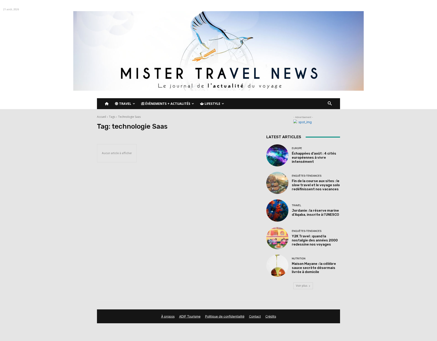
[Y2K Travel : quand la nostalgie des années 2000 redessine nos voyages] (277, 238)
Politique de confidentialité (224, 316)
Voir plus (301, 286)
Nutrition (298, 258)
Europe (297, 148)
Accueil (101, 117)
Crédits (270, 316)
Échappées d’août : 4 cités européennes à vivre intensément (314, 157)
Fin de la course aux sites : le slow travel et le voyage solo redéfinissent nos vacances (316, 185)
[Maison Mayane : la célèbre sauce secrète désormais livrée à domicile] (277, 266)
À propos (168, 316)
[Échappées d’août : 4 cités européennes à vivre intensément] (277, 155)
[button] (329, 103)
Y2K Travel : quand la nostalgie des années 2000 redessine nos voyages (315, 240)
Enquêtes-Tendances (306, 176)
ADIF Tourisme (190, 316)
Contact (255, 316)
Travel (296, 205)
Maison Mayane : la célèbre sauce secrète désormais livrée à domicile (314, 268)
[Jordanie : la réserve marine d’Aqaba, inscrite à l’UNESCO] (277, 210)
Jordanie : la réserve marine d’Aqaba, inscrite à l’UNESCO (315, 212)
